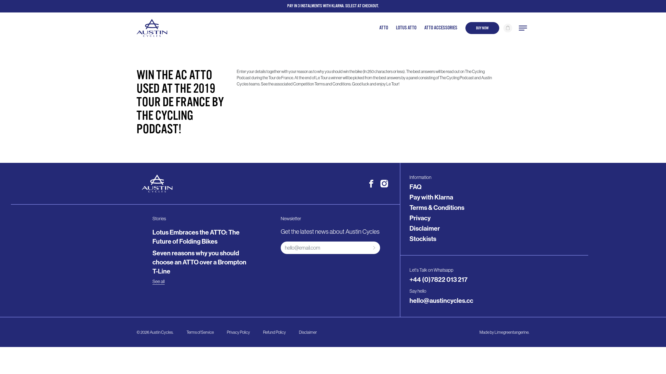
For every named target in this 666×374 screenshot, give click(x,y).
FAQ (415, 187)
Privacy (420, 218)
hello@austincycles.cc (441, 300)
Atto (383, 28)
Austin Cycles (161, 332)
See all (158, 281)
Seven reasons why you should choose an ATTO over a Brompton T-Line (199, 262)
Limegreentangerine (512, 332)
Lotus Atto (406, 28)
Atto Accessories (440, 28)
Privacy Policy (238, 332)
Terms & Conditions (436, 207)
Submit (373, 247)
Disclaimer (424, 228)
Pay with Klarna (431, 197)
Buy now (482, 28)
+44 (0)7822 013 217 (438, 279)
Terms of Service (200, 332)
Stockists (422, 239)
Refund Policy (274, 332)
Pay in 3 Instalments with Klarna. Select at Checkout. (333, 6)
